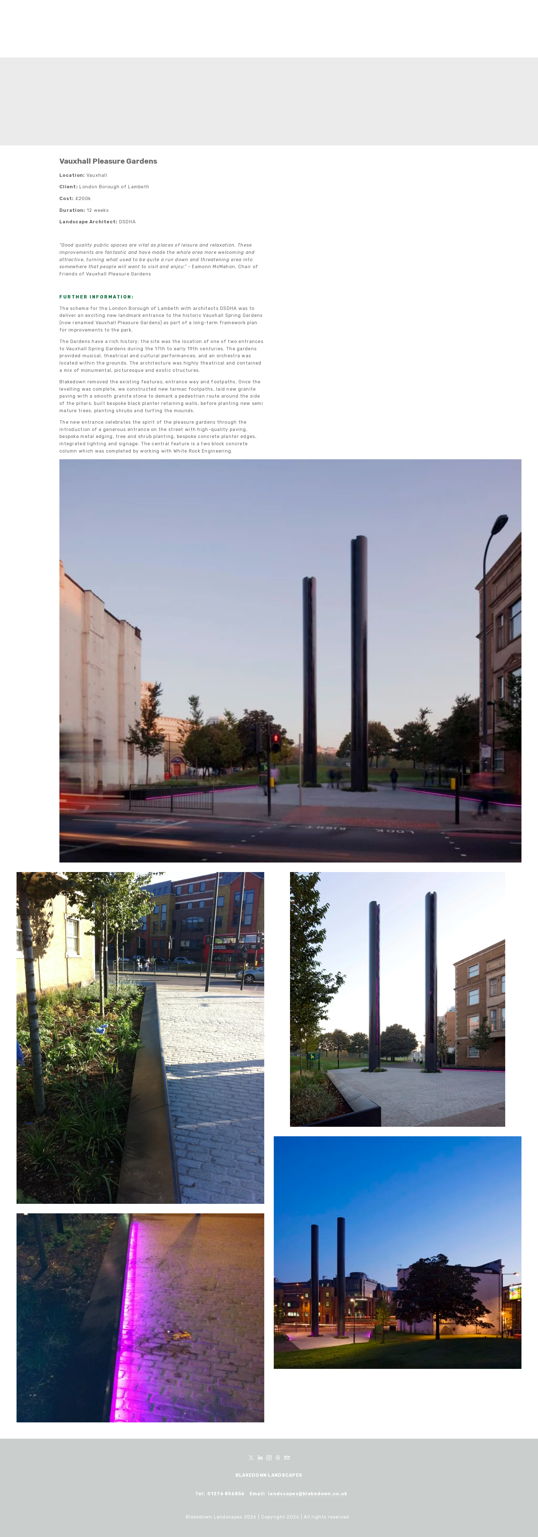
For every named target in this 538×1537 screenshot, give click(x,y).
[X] (251, 1458)
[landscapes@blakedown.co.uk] (287, 1458)
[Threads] (278, 1458)
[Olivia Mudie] (260, 1458)
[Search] (64, 29)
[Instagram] (269, 1458)
